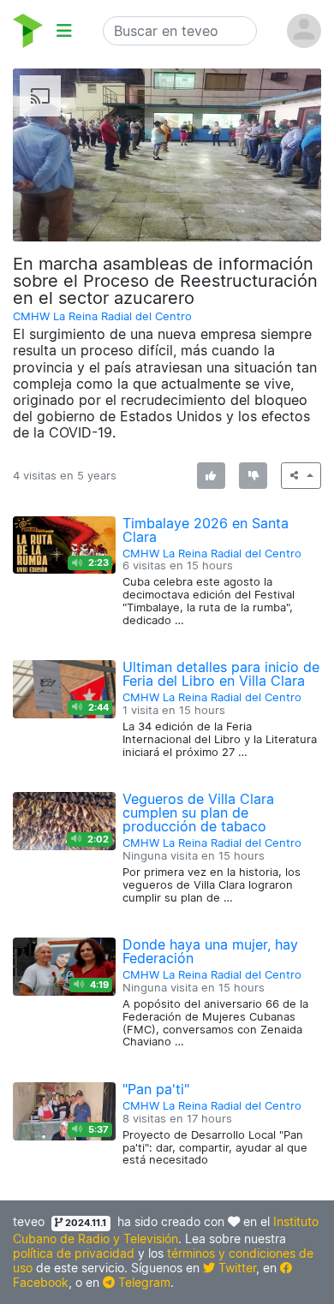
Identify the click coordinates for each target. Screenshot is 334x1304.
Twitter (235, 1267)
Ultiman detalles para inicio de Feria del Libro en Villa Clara (220, 673)
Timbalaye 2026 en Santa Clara (205, 530)
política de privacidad (73, 1253)
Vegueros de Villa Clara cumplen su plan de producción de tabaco (198, 812)
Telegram (142, 1282)
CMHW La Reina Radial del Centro (102, 316)
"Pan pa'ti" (155, 1089)
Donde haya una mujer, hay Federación (210, 951)
